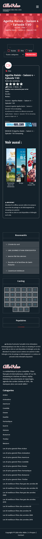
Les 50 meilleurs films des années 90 (17, 511)
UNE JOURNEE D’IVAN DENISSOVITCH (22, 250)
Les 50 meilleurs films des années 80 (17, 506)
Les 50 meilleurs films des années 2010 (18, 520)
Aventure (6, 404)
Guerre (5, 426)
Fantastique (7, 421)
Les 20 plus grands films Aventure (16, 457)
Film (23, 28)
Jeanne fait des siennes (17, 256)
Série (30, 51)
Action (5, 395)
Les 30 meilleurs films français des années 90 (20, 488)
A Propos (31, 533)
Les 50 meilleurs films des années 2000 (18, 515)
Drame (5, 413)
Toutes (13, 51)
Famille (5, 417)
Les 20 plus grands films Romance (16, 475)
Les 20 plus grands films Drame (15, 466)
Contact (21, 535)
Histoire (6, 430)
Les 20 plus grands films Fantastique (17, 471)
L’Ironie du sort (14, 244)
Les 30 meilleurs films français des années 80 (20, 484)
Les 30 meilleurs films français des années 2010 (19, 500)
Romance (6, 435)
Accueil (17, 28)
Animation (7, 399)
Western (6, 443)
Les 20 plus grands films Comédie (15, 462)
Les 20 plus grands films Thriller (15, 479)
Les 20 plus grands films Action (15, 449)
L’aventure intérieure (16, 271)
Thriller (6, 439)
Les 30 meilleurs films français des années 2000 (19, 494)
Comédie (6, 408)
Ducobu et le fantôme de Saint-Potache (20, 263)
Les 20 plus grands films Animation (16, 453)
